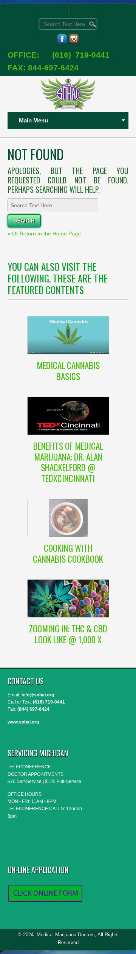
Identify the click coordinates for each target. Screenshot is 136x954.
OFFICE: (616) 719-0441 (59, 54)
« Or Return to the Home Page (44, 233)
